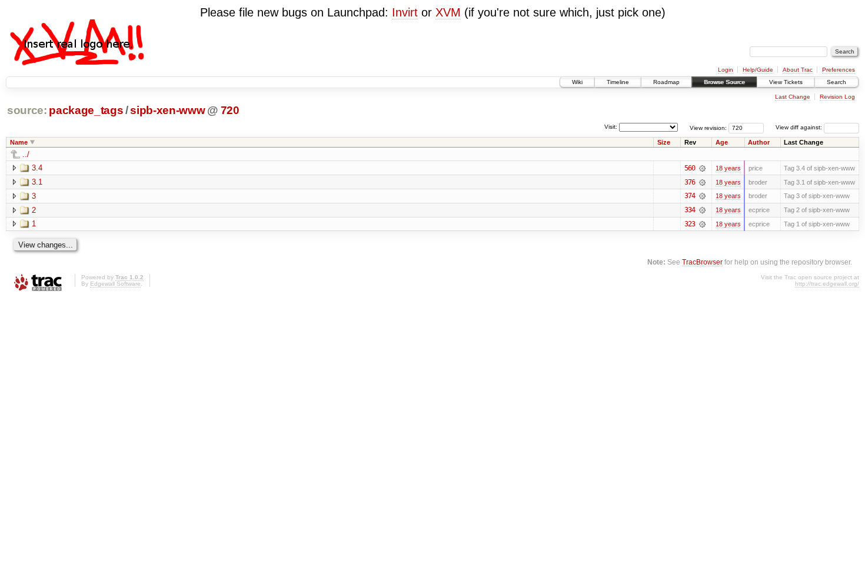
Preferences (838, 69)
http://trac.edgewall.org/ (827, 283)
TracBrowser (702, 262)
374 (689, 196)
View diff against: (800, 127)
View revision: (708, 127)
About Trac (798, 69)
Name (19, 142)
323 (689, 224)
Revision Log (837, 96)
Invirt (405, 12)
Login (725, 69)
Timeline (618, 82)
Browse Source (724, 82)
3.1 (37, 182)
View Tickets (786, 82)
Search (836, 82)
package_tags (86, 110)
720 (230, 110)
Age (722, 142)
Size (663, 142)
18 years (728, 168)
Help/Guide (758, 69)
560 (689, 168)
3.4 (37, 167)
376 (689, 182)
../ (25, 154)
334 (689, 210)
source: (27, 110)
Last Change (792, 96)
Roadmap (666, 82)
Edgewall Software (115, 283)
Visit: (610, 126)
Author (759, 142)
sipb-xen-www (167, 110)
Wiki (577, 82)
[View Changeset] (702, 168)
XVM (448, 12)
